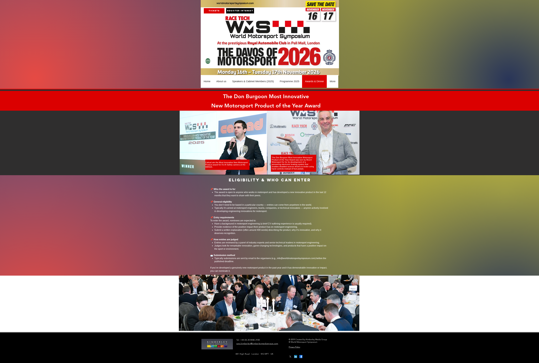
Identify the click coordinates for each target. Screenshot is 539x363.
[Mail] (208, 61)
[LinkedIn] (295, 356)
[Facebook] (300, 356)
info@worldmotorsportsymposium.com (296, 258)
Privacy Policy (294, 347)
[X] (290, 356)
